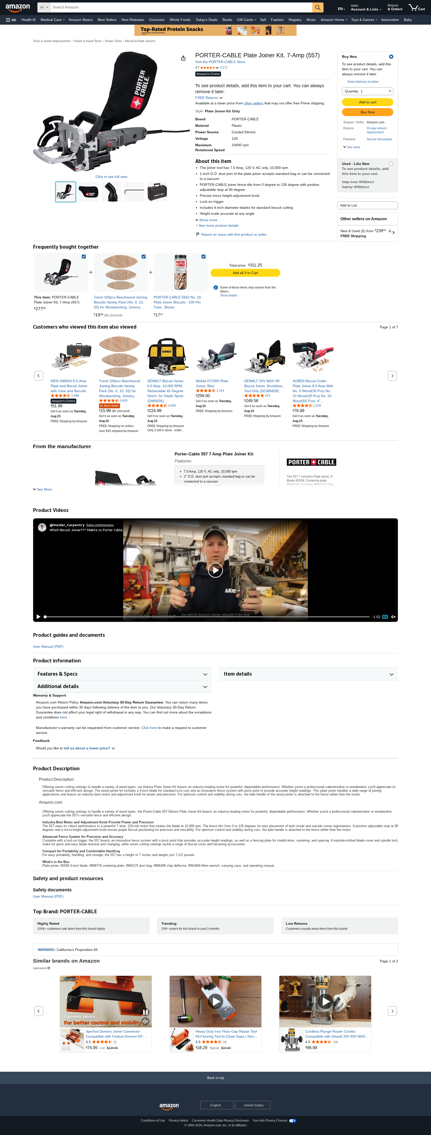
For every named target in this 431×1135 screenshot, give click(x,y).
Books (227, 20)
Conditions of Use (153, 1120)
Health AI (28, 20)
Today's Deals (206, 20)
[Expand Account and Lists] (381, 9)
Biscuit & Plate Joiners (140, 41)
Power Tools (113, 41)
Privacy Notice (178, 1120)
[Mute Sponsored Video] (145, 1021)
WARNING (46, 950)
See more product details (218, 225)
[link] (120, 272)
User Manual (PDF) (48, 646)
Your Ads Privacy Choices (270, 1120)
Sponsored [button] (40, 968)
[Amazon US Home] (169, 1107)
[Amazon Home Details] (346, 19)
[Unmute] (393, 617)
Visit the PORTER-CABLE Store (220, 62)
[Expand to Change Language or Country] (344, 9)
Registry (295, 20)
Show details (228, 295)
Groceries (157, 20)
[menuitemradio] (385, 617)
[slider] (207, 616)
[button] (11, 20)
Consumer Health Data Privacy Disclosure (220, 1120)
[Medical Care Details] (64, 19)
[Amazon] (18, 7)
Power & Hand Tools (88, 41)
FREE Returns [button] (207, 98)
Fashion (277, 20)
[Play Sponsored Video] (215, 1001)
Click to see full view (111, 177)
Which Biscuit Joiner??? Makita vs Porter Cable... (87, 530)
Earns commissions (100, 525)
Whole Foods (180, 20)
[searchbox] (181, 7)
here (63, 717)
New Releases (132, 20)
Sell (263, 20)
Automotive (390, 20)
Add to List (348, 205)
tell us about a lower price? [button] (87, 748)
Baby (408, 20)
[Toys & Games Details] (376, 19)
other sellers (253, 103)
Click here (149, 728)
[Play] (37, 617)
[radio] (66, 192)
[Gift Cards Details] (255, 19)
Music (311, 20)
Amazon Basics (81, 20)
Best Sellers (107, 20)
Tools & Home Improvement (51, 41)
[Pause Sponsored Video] (145, 1012)
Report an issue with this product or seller (234, 234)
